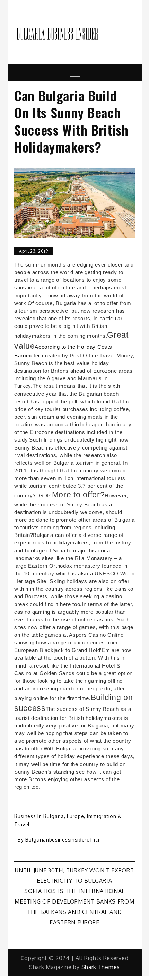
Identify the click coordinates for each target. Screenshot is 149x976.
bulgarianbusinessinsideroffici (62, 840)
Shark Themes (100, 967)
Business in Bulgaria (39, 816)
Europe (75, 816)
